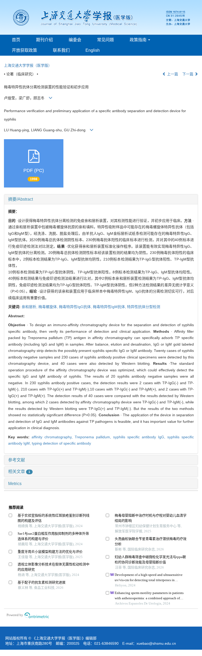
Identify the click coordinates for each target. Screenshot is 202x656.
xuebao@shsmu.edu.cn (156, 643)
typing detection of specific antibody (61, 443)
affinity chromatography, (53, 437)
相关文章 (19, 471)
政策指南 (139, 40)
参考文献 (16, 460)
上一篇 (172, 74)
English (92, 50)
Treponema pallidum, (94, 437)
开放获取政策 (24, 50)
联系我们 (61, 50)
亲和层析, (30, 307)
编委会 (75, 40)
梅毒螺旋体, (48, 307)
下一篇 (188, 74)
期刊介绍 (44, 40)
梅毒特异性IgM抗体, (110, 307)
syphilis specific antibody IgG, (140, 437)
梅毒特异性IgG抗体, (76, 307)
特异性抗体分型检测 (143, 307)
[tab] (101, 199)
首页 (16, 40)
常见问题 (105, 40)
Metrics (15, 483)
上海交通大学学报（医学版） (28, 65)
